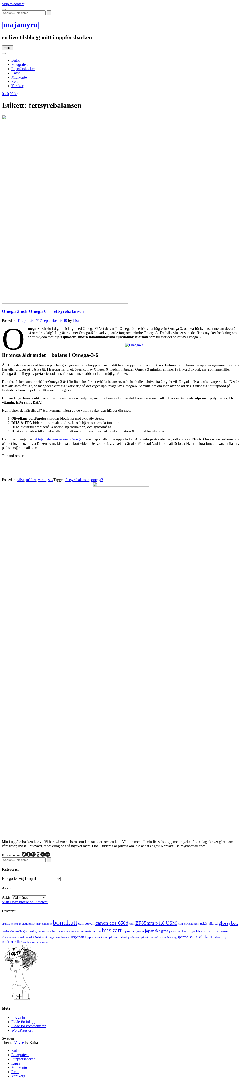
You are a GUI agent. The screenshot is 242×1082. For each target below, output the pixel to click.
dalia (131, 923)
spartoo (182, 937)
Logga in (18, 1017)
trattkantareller (12, 942)
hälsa (20, 480)
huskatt (112, 930)
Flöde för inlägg (23, 1022)
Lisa (76, 321)
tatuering (219, 937)
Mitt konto (19, 77)
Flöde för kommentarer (28, 1026)
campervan (86, 923)
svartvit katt (200, 936)
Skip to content (13, 4)
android (6, 923)
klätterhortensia (10, 937)
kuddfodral (26, 937)
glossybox (228, 923)
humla (96, 931)
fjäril (180, 923)
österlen (44, 941)
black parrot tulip (31, 923)
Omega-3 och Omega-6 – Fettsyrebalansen (43, 311)
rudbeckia (155, 937)
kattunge (188, 931)
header (75, 931)
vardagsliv (45, 480)
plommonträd (118, 937)
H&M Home (63, 931)
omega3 (97, 480)
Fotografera (20, 65)
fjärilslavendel (191, 924)
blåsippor (47, 923)
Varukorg (18, 86)
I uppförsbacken (23, 69)
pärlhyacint (134, 937)
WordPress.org (22, 1030)
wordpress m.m (30, 941)
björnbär (16, 924)
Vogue (19, 1042)
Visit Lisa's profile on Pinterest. (25, 902)
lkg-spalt (77, 937)
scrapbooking (169, 937)
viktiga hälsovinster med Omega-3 (58, 439)
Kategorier (10, 879)
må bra (31, 480)
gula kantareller (45, 931)
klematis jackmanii (212, 931)
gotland (28, 931)
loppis (89, 937)
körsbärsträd (40, 937)
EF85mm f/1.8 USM (156, 923)
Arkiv (6, 897)
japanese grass (133, 931)
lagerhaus (54, 937)
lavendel (65, 937)
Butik (15, 60)
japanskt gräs (156, 930)
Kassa (15, 73)
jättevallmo (175, 931)
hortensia (85, 931)
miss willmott (101, 937)
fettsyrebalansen (77, 480)
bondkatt (65, 922)
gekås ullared (209, 923)
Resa (15, 82)
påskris (145, 937)
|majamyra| (20, 24)
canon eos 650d (111, 923)
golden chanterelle (12, 931)
